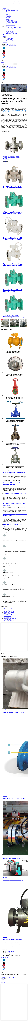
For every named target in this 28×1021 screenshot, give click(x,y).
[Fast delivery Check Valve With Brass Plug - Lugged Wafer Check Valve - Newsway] (15, 372)
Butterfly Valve (9, 12)
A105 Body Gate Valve (9, 617)
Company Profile (9, 38)
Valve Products (6, 9)
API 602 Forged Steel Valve (12, 10)
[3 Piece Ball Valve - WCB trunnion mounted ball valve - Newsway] (15, 349)
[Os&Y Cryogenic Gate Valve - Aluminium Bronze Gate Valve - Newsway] (15, 441)
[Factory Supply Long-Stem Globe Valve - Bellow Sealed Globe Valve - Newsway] (15, 418)
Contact (5, 42)
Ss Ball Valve (11, 111)
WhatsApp (3, 981)
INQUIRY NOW (4, 957)
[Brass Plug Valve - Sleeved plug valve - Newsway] (14, 288)
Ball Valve (8, 11)
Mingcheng (3, 977)
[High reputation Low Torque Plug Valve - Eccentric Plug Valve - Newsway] (14, 262)
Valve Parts (8, 23)
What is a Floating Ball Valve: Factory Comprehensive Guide (14, 473)
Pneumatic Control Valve (11, 21)
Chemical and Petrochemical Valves (13, 27)
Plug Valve (8, 17)
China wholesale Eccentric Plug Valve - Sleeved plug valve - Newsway (12, 213)
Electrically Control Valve (11, 22)
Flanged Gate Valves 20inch (10, 620)
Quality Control (9, 40)
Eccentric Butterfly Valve (9, 611)
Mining (7, 30)
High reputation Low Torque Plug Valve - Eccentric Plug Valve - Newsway (13, 265)
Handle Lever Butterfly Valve (17, 110)
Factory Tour (9, 39)
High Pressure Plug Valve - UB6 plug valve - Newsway (12, 186)
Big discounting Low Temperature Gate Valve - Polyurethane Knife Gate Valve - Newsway (15, 398)
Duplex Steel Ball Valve (9, 612)
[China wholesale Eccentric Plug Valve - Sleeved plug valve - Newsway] (14, 210)
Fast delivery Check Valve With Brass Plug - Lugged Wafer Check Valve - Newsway (14, 375)
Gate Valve (8, 15)
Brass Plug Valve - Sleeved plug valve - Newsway (12, 290)
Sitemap (14, 977)
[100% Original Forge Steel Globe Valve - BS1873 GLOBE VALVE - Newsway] (15, 464)
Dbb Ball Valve (7, 110)
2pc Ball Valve (7, 619)
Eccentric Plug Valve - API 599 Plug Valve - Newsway (12, 238)
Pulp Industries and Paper (11, 33)
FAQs (4, 36)
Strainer (7, 19)
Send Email (3, 979)
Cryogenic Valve (9, 20)
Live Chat (3, 982)
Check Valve (8, 14)
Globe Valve (8, 16)
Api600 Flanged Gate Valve (10, 618)
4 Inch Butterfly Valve (9, 614)
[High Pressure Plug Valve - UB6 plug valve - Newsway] (14, 184)
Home (4, 8)
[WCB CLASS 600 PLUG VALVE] (14, 154)
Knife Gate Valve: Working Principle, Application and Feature (13, 525)
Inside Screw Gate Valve (9, 608)
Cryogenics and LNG (10, 28)
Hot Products (8, 977)
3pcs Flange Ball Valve (9, 610)
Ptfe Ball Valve (7, 616)
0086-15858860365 (11, 44)
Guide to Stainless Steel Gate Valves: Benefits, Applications (13, 483)
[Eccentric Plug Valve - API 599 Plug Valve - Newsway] (14, 236)
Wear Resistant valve (10, 25)
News (4, 34)
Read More (5, 161)
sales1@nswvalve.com (11, 45)
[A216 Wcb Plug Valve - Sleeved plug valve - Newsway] (14, 313)
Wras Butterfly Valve (8, 613)
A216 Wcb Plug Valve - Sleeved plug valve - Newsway (13, 316)
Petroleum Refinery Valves (11, 32)
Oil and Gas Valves (10, 31)
